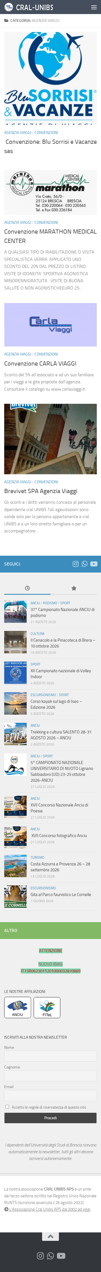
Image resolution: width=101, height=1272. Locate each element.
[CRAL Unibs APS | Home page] (39, 7)
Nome (9, 1047)
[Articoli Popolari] (73, 589)
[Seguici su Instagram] (75, 563)
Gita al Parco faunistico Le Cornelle (61, 894)
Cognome (12, 1067)
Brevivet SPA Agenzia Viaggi (40, 491)
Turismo (37, 858)
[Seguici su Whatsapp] (84, 563)
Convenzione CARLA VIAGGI (40, 363)
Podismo (50, 603)
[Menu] (94, 7)
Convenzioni (46, 132)
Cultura (37, 634)
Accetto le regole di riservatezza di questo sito (49, 1107)
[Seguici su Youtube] (93, 563)
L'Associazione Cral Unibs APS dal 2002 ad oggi (49, 1209)
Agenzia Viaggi (17, 132)
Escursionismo (43, 695)
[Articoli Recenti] (27, 589)
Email (8, 1086)
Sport (65, 603)
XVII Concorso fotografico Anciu (59, 835)
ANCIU (35, 603)
